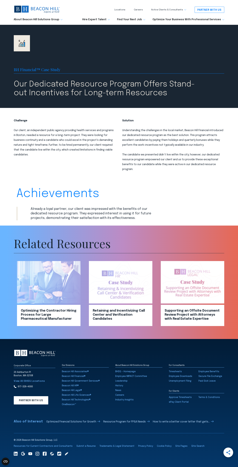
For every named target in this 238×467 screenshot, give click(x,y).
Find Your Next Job (129, 19)
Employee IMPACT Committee (131, 376)
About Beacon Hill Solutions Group (36, 19)
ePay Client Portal (179, 402)
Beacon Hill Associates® (75, 371)
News (118, 390)
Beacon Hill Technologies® (76, 400)
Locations (119, 10)
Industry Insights (124, 400)
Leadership (121, 381)
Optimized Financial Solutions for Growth (71, 421)
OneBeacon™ (69, 404)
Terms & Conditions (209, 397)
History (119, 386)
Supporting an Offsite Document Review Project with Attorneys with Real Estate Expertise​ (192, 315)
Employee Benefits (208, 371)
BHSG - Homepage (125, 371)
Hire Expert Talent (94, 19)
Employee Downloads (180, 376)
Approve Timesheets (180, 397)
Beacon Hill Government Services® (81, 381)
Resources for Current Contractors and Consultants (43, 446)
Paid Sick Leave (207, 381)
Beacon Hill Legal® (72, 390)
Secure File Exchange (210, 376)
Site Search (197, 446)
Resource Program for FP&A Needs (124, 421)
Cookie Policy (164, 446)
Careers (138, 10)
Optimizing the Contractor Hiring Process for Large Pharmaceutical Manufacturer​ (48, 315)
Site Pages (181, 446)
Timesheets (175, 371)
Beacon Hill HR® (70, 386)
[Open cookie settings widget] (5, 461)
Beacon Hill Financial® (73, 376)
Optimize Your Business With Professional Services (187, 19)
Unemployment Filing (180, 381)
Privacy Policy (145, 446)
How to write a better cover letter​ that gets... (181, 421)
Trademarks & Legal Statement (117, 446)
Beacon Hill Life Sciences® (76, 395)
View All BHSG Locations (29, 381)
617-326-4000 (25, 386)
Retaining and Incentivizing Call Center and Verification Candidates (119, 315)
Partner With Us (209, 10)
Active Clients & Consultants (167, 10)
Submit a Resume (86, 446)
